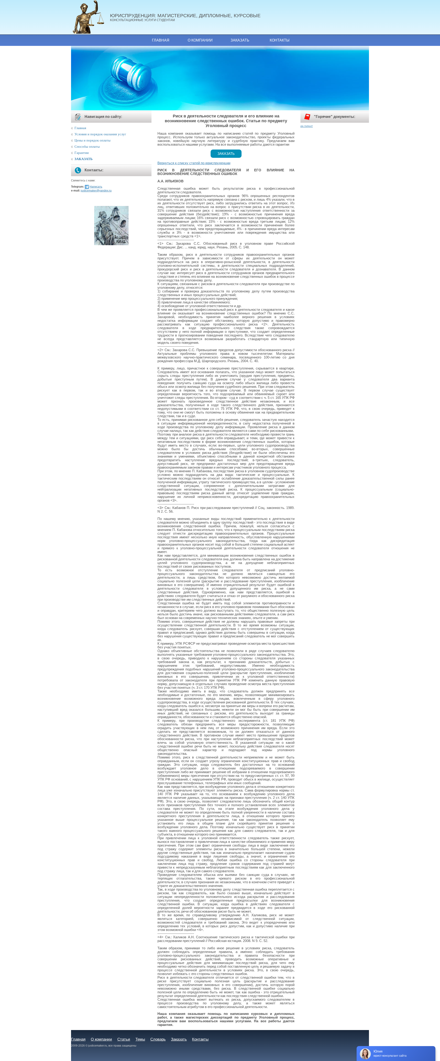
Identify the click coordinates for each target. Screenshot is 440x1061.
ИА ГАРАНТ (306, 126)
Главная (160, 40)
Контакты (279, 40)
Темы (140, 1039)
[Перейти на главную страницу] (90, 17)
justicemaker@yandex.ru (96, 190)
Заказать (240, 40)
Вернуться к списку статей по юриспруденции (193, 163)
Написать (96, 186)
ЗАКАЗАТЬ (83, 159)
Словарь (158, 1039)
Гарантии (81, 153)
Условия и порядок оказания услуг (100, 134)
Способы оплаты (87, 146)
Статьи (123, 1039)
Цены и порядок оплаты (92, 140)
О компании (200, 40)
